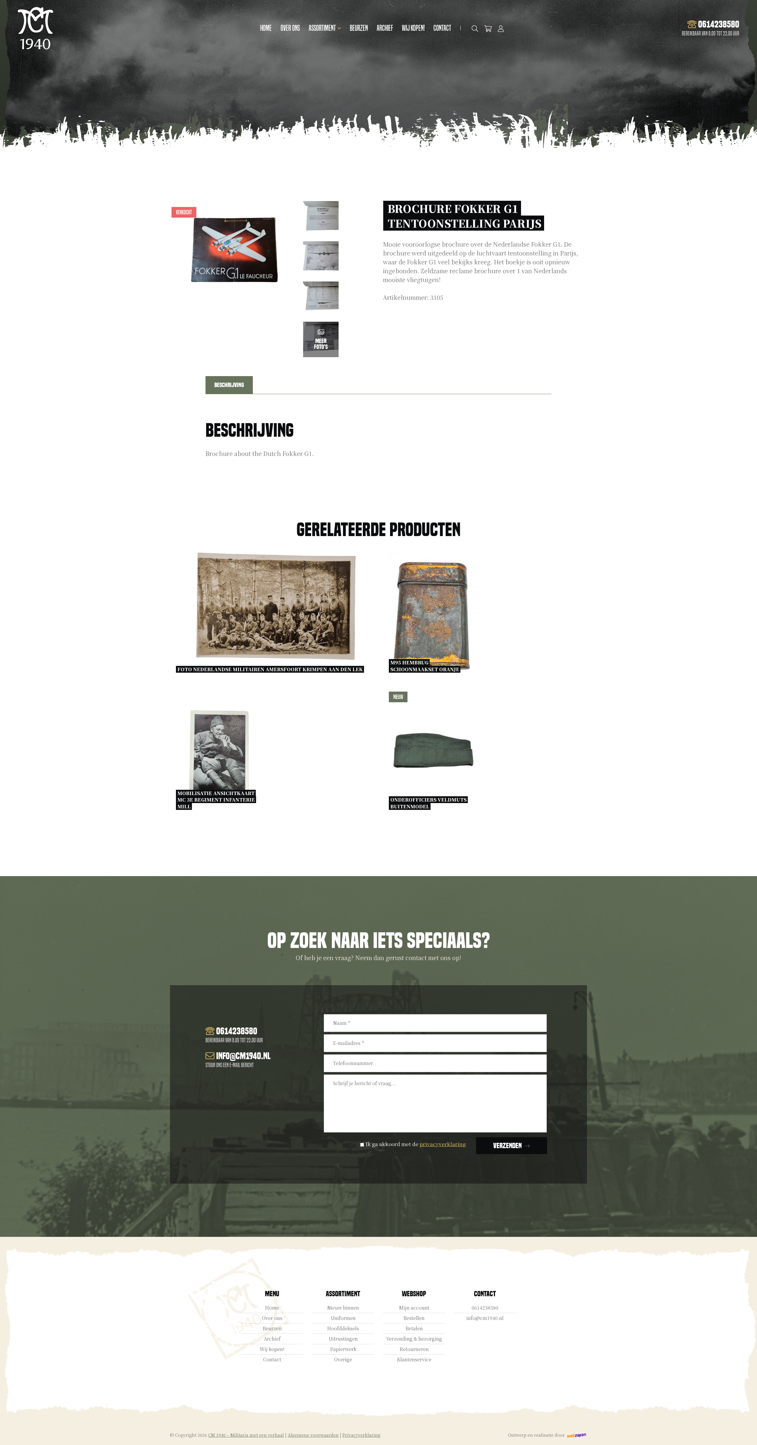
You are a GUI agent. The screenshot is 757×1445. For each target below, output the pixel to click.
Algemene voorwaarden (313, 1435)
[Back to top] (746, 1434)
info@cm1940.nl (485, 1318)
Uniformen (343, 1318)
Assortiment (322, 28)
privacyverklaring (443, 1144)
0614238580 (485, 1307)
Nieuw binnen (343, 1307)
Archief (385, 28)
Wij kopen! (413, 28)
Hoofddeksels (343, 1328)
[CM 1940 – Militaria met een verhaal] (35, 28)
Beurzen (359, 28)
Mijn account (414, 1307)
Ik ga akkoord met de (415, 1144)
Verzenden (507, 1145)
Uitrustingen (343, 1338)
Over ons (290, 28)
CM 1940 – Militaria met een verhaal (246, 1435)
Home (266, 28)
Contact (442, 28)
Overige (343, 1359)
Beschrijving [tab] (229, 385)
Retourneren (414, 1349)
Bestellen (414, 1318)
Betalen (414, 1328)
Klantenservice (414, 1359)
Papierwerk (343, 1349)
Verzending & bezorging (414, 1338)
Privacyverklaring (361, 1435)
